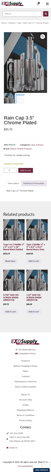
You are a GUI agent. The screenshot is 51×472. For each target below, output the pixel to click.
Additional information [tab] (33, 183)
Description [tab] (13, 183)
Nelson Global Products (21, 149)
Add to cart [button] (34, 261)
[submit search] (45, 13)
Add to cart (25, 170)
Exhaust (11, 23)
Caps (19, 23)
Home (4, 23)
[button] (42, 36)
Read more (10, 261)
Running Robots (25, 466)
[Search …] (22, 13)
